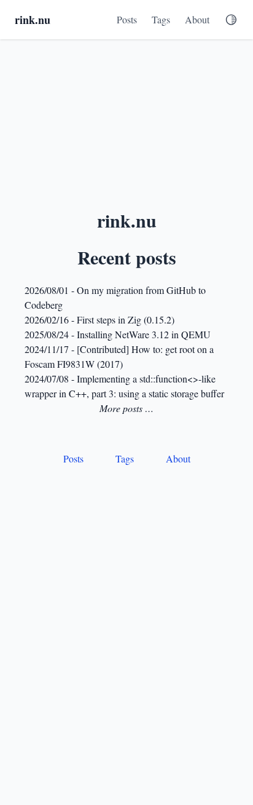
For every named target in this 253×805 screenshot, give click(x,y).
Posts (127, 19)
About (197, 19)
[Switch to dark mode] (231, 19)
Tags (161, 19)
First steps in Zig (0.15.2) (125, 319)
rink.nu (32, 20)
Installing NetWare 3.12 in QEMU (144, 334)
